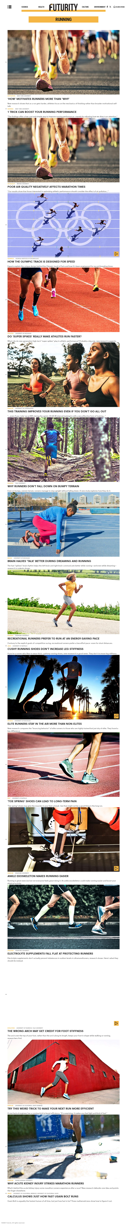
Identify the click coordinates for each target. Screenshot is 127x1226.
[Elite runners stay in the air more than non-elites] (64, 687)
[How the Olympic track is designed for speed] (64, 225)
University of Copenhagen (24, 408)
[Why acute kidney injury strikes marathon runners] (64, 1147)
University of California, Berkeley (25, 1193)
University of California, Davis (47, 1193)
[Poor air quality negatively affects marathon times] (64, 150)
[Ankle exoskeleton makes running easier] (64, 839)
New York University (24, 96)
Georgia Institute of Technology (27, 258)
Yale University (20, 483)
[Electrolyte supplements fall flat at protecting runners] (64, 917)
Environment (100, 7)
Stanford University (22, 635)
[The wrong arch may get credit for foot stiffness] (64, 994)
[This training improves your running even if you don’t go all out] (64, 374)
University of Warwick (24, 1028)
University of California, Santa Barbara (28, 1105)
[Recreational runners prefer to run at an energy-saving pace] (64, 602)
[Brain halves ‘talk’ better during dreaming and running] (64, 524)
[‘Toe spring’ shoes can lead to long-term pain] (64, 764)
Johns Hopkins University (24, 1180)
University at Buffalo (20, 646)
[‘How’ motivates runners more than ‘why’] (64, 62)
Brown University (23, 184)
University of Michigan (23, 333)
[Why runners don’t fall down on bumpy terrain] (64, 449)
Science (24, 7)
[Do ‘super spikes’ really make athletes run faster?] (64, 300)
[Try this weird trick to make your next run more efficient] (64, 1072)
